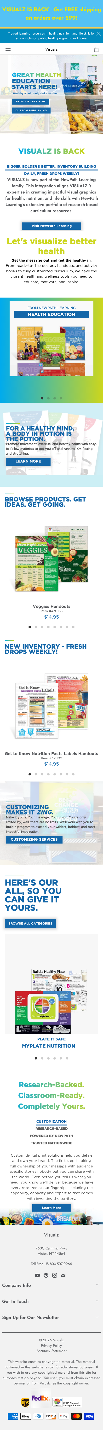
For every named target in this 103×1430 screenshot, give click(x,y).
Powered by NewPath (51, 1136)
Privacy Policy (51, 1345)
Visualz (51, 49)
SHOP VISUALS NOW (31, 101)
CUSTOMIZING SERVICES (34, 839)
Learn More (51, 1208)
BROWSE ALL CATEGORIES (30, 923)
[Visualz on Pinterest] (46, 1275)
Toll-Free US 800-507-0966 (51, 1263)
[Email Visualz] (63, 1275)
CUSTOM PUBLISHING (31, 110)
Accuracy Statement (51, 1351)
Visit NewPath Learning (52, 225)
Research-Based (51, 1128)
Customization (51, 1121)
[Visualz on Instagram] (54, 1275)
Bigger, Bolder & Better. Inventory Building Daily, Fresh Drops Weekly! (51, 167)
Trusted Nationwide (51, 1143)
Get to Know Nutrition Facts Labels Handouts (51, 713)
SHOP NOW (51, 306)
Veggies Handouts (51, 566)
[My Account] (6, 48)
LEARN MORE (28, 461)
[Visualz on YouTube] (37, 1275)
